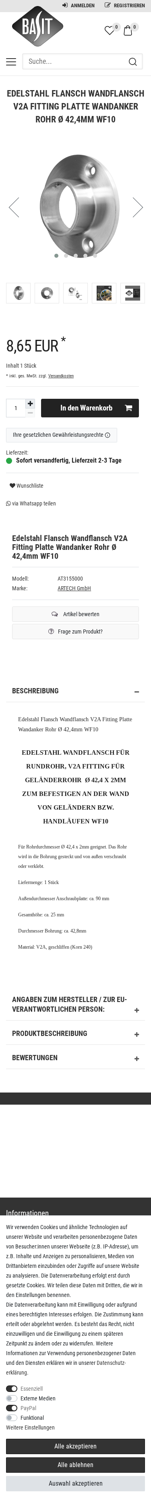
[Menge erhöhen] (30, 403)
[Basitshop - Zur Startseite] (34, 33)
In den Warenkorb (86, 408)
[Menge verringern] (30, 413)
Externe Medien (38, 1398)
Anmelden (82, 5)
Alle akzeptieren (75, 1446)
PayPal (28, 1408)
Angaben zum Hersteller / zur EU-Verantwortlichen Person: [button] (69, 1004)
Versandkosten (61, 376)
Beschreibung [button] (35, 691)
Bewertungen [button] (35, 1058)
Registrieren (129, 5)
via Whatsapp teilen (33, 503)
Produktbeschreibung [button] (49, 1033)
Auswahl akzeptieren (76, 1483)
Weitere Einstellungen (30, 1427)
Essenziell (32, 1388)
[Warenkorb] (128, 30)
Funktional (32, 1418)
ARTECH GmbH (74, 588)
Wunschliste (29, 485)
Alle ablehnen (75, 1465)
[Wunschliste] (110, 30)
